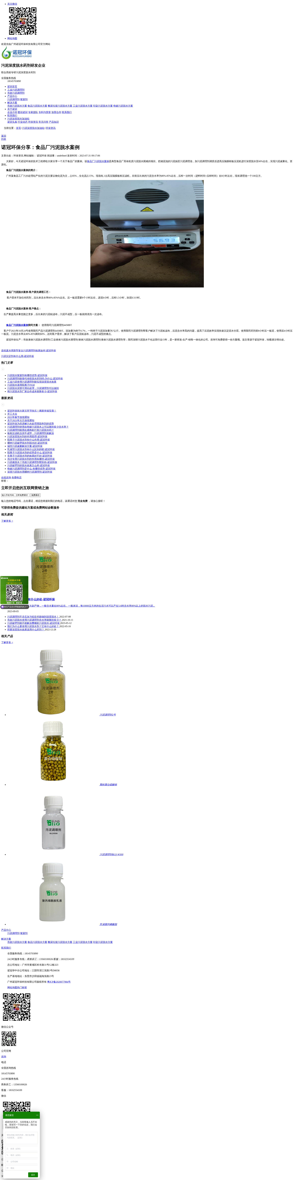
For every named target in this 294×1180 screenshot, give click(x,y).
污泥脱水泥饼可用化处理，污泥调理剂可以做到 (33, 388)
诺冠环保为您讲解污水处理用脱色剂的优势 (30, 423)
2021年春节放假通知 (18, 417)
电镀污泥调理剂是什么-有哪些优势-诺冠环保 (31, 468)
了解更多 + (7, 521)
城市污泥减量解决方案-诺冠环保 (24, 446)
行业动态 (23, 122)
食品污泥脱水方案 (37, 106)
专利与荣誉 (45, 112)
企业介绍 (12, 112)
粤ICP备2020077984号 (59, 981)
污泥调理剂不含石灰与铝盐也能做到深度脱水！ (33, 616)
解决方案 (12, 102)
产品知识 (54, 122)
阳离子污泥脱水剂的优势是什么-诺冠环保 (29, 452)
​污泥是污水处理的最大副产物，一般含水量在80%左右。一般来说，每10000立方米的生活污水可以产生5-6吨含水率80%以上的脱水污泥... (81, 605)
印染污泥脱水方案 (103, 106)
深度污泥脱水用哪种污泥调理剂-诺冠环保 (29, 472)
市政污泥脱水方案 (17, 106)
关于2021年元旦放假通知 (20, 420)
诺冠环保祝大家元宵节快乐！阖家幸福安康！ (31, 410)
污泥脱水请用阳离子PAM (21, 385)
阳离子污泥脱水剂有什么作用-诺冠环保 (28, 439)
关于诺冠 (12, 109)
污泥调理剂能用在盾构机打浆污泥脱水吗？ (30, 430)
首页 (18, 128)
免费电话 (16, 477)
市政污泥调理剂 (15, 93)
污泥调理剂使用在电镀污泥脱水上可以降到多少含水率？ (38, 427)
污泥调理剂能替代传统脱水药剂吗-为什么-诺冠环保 (35, 378)
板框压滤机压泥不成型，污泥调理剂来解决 (30, 433)
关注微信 (12, 4)
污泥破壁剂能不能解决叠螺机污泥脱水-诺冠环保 (33, 623)
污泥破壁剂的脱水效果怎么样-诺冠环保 (28, 465)
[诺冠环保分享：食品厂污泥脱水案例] (147, 286)
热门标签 (22, 987)
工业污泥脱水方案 (82, 106)
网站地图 (12, 38)
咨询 (3, 1056)
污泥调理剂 (13, 99)
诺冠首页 (12, 86)
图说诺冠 (23, 112)
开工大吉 (12, 414)
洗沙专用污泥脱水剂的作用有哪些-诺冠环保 (31, 459)
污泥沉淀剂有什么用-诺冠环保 (17, 356)
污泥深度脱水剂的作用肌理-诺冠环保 (27, 436)
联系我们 (67, 112)
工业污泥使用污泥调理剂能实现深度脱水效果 (31, 381)
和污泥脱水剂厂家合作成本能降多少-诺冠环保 (32, 391)
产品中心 (12, 96)
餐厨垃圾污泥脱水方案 (60, 106)
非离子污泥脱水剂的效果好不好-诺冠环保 (29, 455)
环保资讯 (33, 122)
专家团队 (33, 112)
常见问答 (43, 122)
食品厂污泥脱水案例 (98, 161)
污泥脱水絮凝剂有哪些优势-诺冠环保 (27, 375)
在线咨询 (6, 477)
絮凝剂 (24, 99)
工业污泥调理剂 (15, 89)
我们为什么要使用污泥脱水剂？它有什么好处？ (33, 626)
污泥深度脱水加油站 (18, 118)
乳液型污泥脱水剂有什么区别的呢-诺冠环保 (31, 449)
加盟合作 (56, 112)
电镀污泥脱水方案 (123, 106)
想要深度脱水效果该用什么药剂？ (26, 629)
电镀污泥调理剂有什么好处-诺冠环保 (31, 599)
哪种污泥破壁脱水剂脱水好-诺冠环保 (27, 443)
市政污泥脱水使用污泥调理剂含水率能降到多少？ (34, 620)
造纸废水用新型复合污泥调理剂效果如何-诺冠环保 (28, 350)
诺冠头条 (12, 122)
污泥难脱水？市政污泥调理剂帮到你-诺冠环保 (32, 462)
